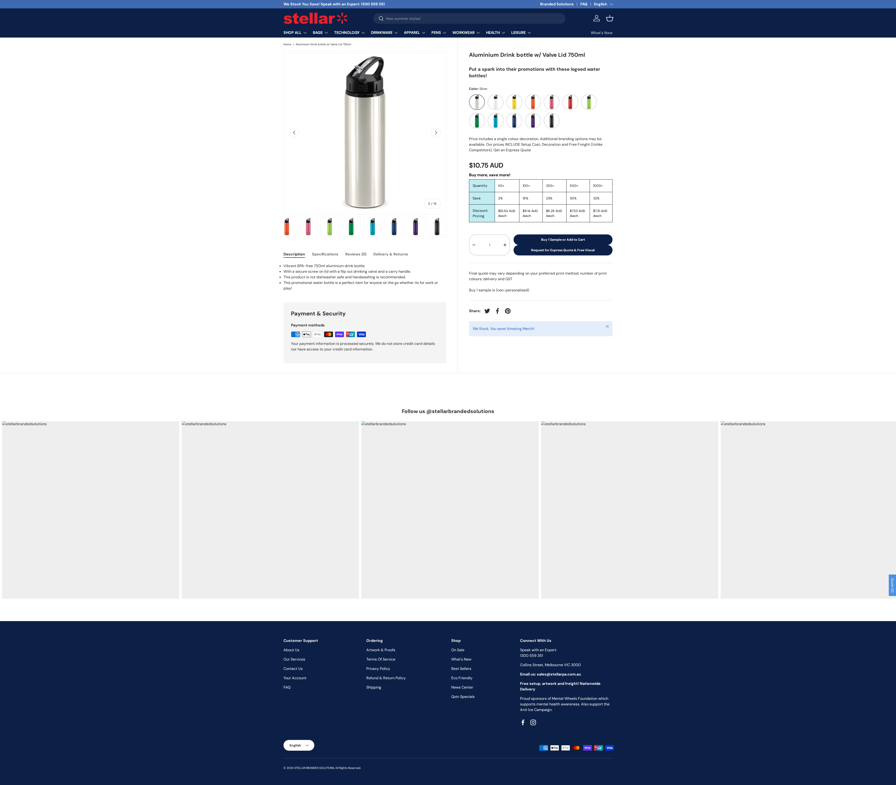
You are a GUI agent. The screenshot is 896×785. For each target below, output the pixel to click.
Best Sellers (461, 668)
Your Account (295, 677)
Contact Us (293, 668)
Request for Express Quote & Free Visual (563, 250)
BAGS (318, 32)
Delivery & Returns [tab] (390, 254)
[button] (610, 18)
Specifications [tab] (325, 254)
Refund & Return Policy (386, 677)
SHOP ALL (292, 32)
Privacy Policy (378, 668)
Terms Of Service (380, 659)
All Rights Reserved (347, 768)
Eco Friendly (461, 677)
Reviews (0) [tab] (355, 254)
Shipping (373, 687)
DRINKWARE (381, 32)
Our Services (294, 659)
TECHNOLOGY (347, 32)
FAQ (584, 4)
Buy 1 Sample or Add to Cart (563, 240)
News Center (462, 687)
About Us (291, 649)
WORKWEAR (463, 32)
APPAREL (412, 32)
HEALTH (493, 32)
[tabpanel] (365, 277)
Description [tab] (294, 254)
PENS (436, 32)
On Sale (457, 649)
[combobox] (469, 18)
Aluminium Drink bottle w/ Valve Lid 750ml (323, 44)
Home (287, 44)
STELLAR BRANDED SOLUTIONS (314, 768)
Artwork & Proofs (380, 649)
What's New (601, 32)
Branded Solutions (557, 4)
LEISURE (518, 32)
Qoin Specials (463, 696)
